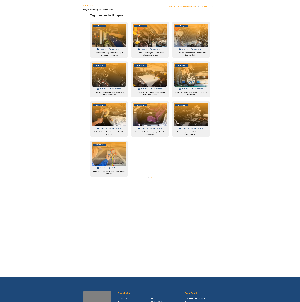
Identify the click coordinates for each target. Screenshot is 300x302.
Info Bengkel (99, 26)
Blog (213, 6)
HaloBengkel (88, 6)
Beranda (172, 6)
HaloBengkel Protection (187, 6)
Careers (205, 6)
